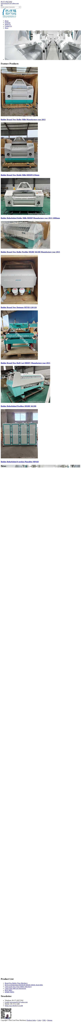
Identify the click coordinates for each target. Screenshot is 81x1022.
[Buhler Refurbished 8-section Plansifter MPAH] (19, 458)
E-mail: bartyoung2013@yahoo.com (16, 1002)
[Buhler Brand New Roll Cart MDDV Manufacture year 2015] (19, 359)
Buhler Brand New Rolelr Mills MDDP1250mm (20, 175)
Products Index (31, 1020)
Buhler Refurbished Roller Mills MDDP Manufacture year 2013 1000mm (30, 218)
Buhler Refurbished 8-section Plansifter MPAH (20, 462)
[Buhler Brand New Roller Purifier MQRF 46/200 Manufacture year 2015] (25, 248)
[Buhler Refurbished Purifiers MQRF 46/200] (25, 402)
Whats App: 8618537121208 (14, 1006)
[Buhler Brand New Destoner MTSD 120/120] (19, 304)
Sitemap (49, 1020)
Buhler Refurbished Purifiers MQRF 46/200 (18, 406)
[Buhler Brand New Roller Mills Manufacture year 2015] (19, 116)
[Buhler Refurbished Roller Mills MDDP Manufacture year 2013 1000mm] (25, 214)
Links (39, 1020)
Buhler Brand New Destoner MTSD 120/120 (19, 307)
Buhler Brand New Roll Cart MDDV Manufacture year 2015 (25, 363)
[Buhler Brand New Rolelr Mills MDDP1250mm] (19, 171)
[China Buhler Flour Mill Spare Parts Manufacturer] (9, 17)
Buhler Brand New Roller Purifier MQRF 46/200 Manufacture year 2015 (30, 252)
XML (44, 1020)
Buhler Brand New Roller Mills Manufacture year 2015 (23, 120)
